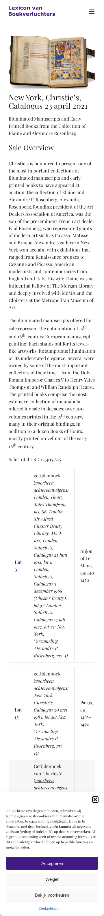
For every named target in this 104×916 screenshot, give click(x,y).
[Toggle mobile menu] (92, 12)
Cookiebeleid (49, 908)
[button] (95, 799)
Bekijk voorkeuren (52, 895)
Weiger (52, 879)
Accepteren (52, 863)
